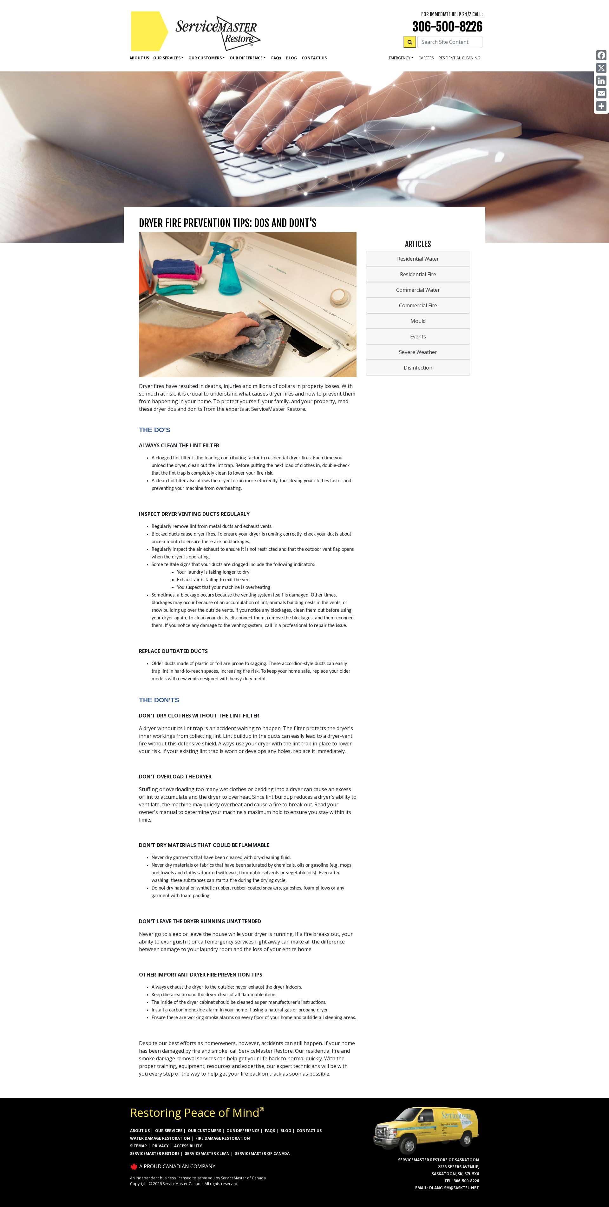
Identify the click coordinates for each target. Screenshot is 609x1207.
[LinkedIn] (601, 80)
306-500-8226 (447, 26)
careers (426, 58)
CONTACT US (309, 1130)
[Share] (601, 106)
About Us (139, 58)
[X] (601, 68)
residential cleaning (459, 58)
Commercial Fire (418, 305)
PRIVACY (160, 1146)
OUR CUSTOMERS (204, 1130)
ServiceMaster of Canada (262, 1153)
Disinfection (418, 367)
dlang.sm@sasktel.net (454, 1187)
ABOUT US (140, 1130)
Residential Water (418, 258)
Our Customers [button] (205, 58)
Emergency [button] (399, 58)
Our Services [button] (166, 58)
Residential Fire (418, 274)
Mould (418, 320)
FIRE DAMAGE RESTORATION (222, 1138)
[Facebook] (601, 55)
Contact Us (314, 58)
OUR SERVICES (168, 1130)
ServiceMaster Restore (155, 1153)
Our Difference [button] (246, 58)
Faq (276, 58)
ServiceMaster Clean (207, 1153)
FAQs (270, 1130)
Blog (291, 58)
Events (418, 336)
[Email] (601, 93)
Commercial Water (418, 289)
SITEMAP (138, 1146)
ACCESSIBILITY (188, 1146)
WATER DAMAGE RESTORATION (160, 1138)
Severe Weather (418, 352)
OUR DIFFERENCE (242, 1130)
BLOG (285, 1130)
